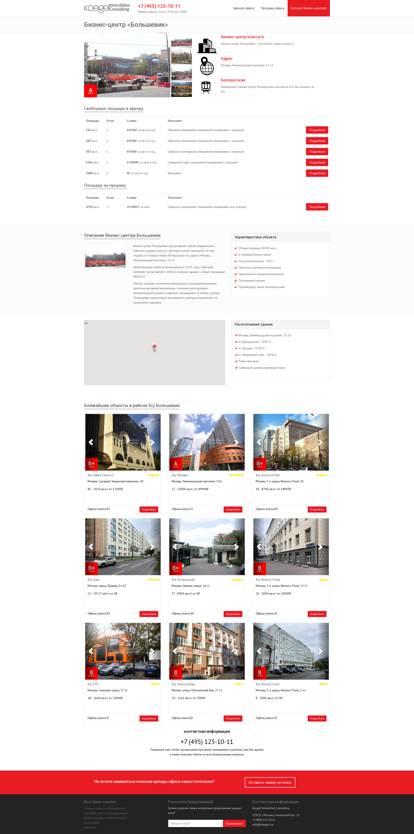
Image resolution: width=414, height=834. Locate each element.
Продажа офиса (272, 8)
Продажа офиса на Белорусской (105, 813)
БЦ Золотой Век (268, 475)
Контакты (90, 827)
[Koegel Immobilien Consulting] (107, 8)
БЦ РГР (93, 684)
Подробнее (317, 130)
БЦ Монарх (180, 475)
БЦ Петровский (183, 580)
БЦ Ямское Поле (268, 580)
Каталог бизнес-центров (308, 8)
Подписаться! (234, 823)
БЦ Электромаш (183, 684)
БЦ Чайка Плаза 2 (101, 475)
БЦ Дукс (94, 580)
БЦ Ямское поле (267, 684)
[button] (91, 442)
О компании (92, 823)
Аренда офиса (243, 8)
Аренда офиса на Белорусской (104, 808)
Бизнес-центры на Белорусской (105, 818)
